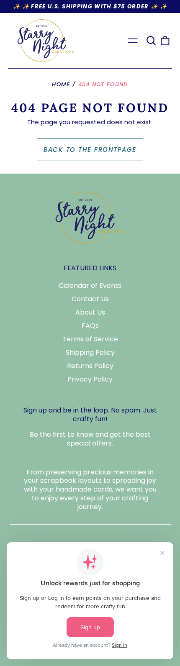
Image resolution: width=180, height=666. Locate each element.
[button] (151, 40)
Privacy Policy (90, 379)
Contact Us (90, 299)
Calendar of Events (90, 285)
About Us (90, 312)
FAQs (90, 325)
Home (61, 84)
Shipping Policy (90, 352)
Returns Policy (90, 366)
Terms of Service (90, 339)
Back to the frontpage (90, 149)
